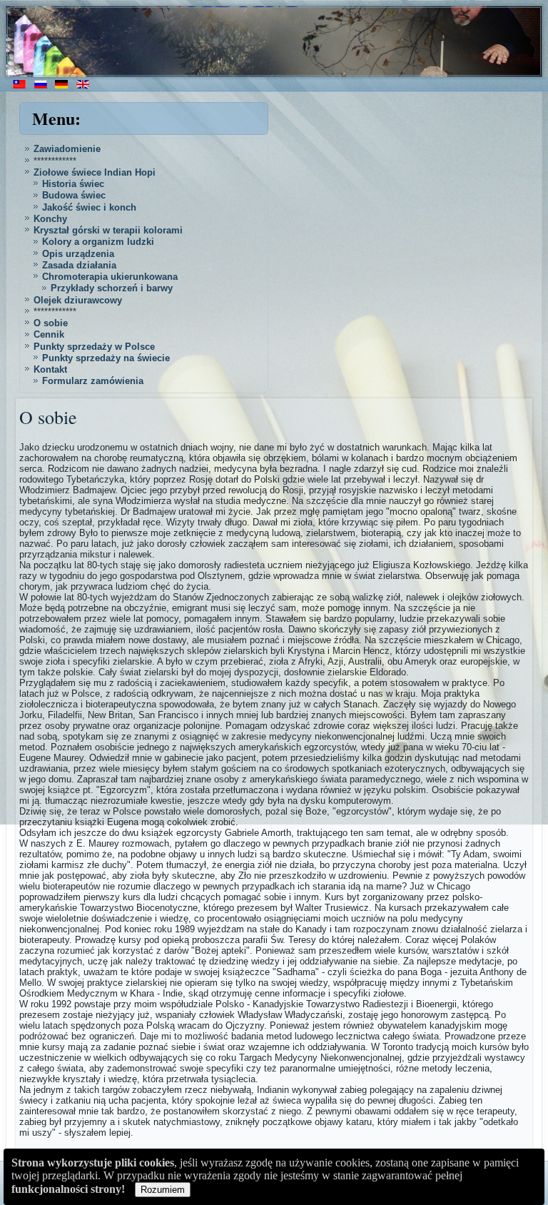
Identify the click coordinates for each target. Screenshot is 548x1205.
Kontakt (50, 369)
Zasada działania (79, 265)
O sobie (51, 323)
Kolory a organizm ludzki (98, 241)
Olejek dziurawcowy (78, 300)
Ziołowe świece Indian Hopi (95, 172)
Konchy (50, 218)
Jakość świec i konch (89, 207)
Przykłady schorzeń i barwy (112, 288)
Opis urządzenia (78, 253)
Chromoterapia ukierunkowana (110, 276)
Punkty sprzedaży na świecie (106, 358)
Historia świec (73, 183)
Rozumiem (163, 1189)
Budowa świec (74, 195)
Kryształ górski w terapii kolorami (108, 230)
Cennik (49, 334)
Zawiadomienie (67, 148)
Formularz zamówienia (92, 380)
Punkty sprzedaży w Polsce (94, 346)
